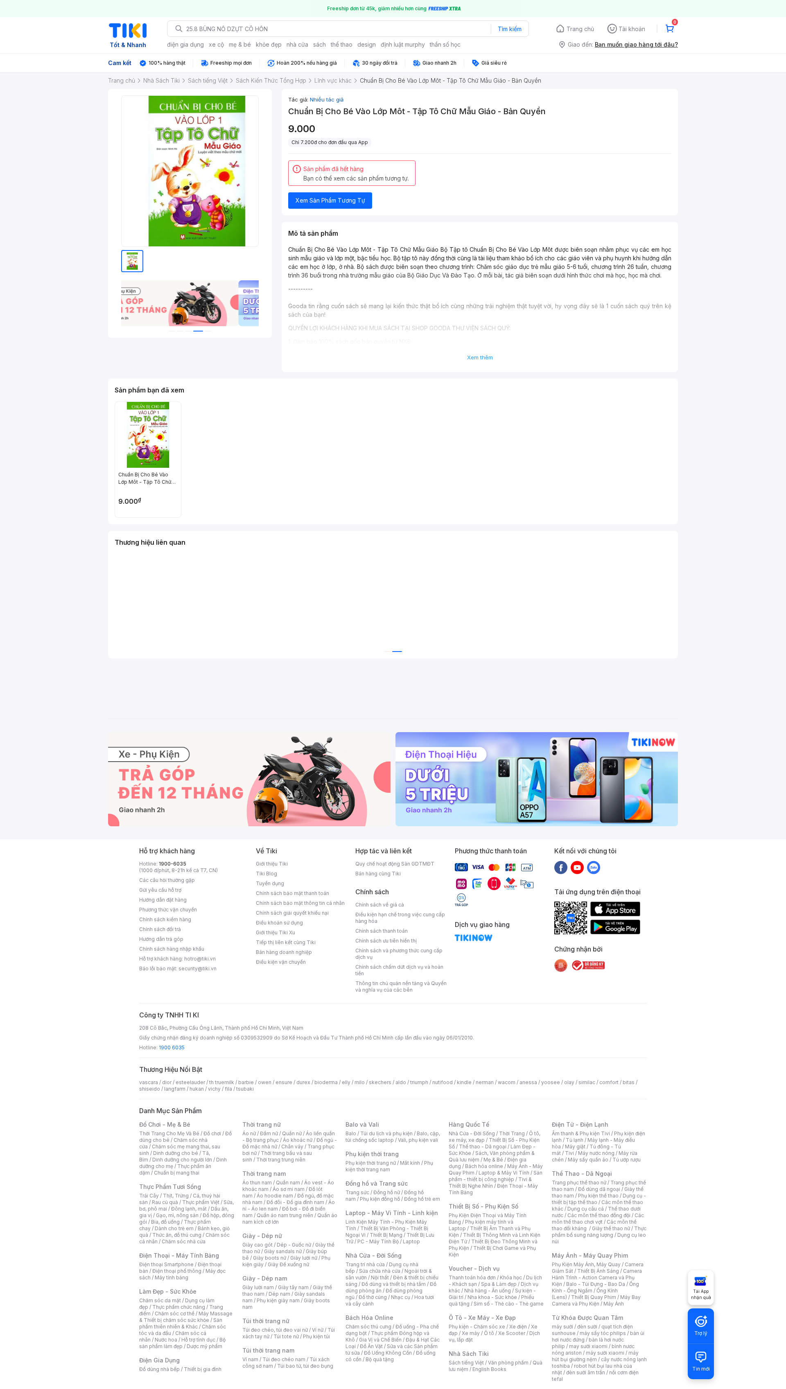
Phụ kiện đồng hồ (380, 1199)
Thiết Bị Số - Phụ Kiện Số (483, 1206)
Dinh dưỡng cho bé (175, 1153)
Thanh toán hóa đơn (472, 1277)
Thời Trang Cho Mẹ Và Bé (169, 1133)
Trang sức (357, 1192)
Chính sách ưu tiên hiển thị (386, 941)
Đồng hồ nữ (386, 1192)
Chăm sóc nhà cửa (184, 1241)
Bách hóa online (484, 1166)
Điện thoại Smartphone (166, 1264)
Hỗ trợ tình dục (198, 1340)
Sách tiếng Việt (466, 1363)
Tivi (569, 1153)
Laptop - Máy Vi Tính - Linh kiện (392, 1212)
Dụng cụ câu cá (585, 1209)
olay (569, 1082)
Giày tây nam (293, 1287)
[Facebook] (560, 867)
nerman (485, 1082)
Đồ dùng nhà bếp (159, 1369)
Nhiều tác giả (326, 99)
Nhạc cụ (400, 1297)
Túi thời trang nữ (265, 1320)
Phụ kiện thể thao (598, 1196)
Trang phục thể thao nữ (579, 1182)
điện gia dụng (185, 44)
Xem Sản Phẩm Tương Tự (330, 200)
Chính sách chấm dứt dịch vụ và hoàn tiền (399, 970)
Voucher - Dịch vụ (474, 1268)
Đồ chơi (212, 1133)
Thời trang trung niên (280, 1160)
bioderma (326, 1082)
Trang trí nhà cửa (365, 1264)
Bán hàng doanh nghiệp (284, 952)
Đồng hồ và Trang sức (377, 1183)
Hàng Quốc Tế (469, 1124)
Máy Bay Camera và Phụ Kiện (596, 1300)
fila (228, 1089)
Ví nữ (317, 1330)
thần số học (445, 44)
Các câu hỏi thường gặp (167, 880)
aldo (400, 1082)
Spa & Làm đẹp (499, 1284)
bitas (629, 1082)
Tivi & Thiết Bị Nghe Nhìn (490, 1182)
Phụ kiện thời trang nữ (371, 1163)
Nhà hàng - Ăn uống (487, 1291)
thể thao (341, 44)
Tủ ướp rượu (626, 1160)
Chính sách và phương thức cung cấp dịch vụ (399, 953)
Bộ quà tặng (380, 1359)
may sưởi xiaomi (588, 1346)
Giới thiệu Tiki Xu (275, 932)
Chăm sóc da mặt (160, 1300)
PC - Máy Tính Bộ (378, 1241)
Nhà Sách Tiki (469, 1353)
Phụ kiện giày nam (278, 1300)
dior (167, 1082)
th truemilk (221, 1082)
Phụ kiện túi (316, 1336)
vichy (214, 1089)
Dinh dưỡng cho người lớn (182, 1160)
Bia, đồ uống (165, 1222)
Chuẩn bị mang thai (176, 1173)
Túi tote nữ (286, 1336)
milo (360, 1082)
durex (303, 1082)
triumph (419, 1082)
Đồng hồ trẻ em (422, 1199)
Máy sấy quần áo (588, 1160)
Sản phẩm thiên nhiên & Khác (180, 1323)
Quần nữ (292, 1133)
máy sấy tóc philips (603, 1333)
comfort (609, 1082)
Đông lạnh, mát (189, 1209)
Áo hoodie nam (275, 1196)
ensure (284, 1082)
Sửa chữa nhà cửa (379, 1271)
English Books (489, 1369)
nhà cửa (297, 44)
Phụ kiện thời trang (372, 1153)
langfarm (174, 1089)
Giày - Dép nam (264, 1278)
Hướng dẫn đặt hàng (163, 900)
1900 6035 (172, 1047)
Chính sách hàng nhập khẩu (171, 949)
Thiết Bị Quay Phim (593, 1297)
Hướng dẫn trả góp (161, 939)
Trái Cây (149, 1196)
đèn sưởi (587, 1327)
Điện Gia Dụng (159, 1360)
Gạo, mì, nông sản (177, 1215)
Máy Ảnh (613, 1304)
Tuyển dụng (270, 883)
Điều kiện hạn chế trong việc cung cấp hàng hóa (400, 917)
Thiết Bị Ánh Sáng (598, 1271)
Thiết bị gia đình (202, 1369)
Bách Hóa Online (369, 1317)
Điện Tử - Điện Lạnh (580, 1124)
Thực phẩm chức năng (178, 1307)
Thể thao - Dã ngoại (482, 1146)
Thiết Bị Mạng (386, 1235)
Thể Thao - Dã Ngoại (582, 1173)
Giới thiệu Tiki (272, 864)
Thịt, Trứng (176, 1196)
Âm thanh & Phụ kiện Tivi (581, 1133)
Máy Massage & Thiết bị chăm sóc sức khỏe (186, 1316)
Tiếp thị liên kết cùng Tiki (286, 942)
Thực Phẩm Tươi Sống (170, 1186)
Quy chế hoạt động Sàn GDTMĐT (394, 864)
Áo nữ (249, 1133)
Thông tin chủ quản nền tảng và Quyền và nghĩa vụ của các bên (401, 986)
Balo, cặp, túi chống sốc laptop (393, 1136)
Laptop (411, 1241)
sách (319, 44)
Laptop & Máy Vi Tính (504, 1173)
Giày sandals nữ (283, 1251)
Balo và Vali (362, 1124)
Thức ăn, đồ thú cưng (176, 1235)
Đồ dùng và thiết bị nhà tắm (393, 1284)
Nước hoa (166, 1340)
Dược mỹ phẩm (204, 1346)
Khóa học (511, 1277)
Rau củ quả (165, 1202)
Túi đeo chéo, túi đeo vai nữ (275, 1330)
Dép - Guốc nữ (294, 1245)
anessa (528, 1082)
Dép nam (279, 1294)
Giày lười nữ (303, 1258)
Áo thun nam (257, 1182)
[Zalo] (593, 867)
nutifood (442, 1082)
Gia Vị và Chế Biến (380, 1340)
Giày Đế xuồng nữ (288, 1264)
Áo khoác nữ (297, 1140)
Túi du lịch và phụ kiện (386, 1133)
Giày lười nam (258, 1287)
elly (346, 1082)
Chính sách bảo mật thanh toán (292, 893)
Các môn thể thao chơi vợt (598, 1218)
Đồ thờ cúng (373, 1297)
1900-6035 (172, 864)
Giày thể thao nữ (611, 1228)
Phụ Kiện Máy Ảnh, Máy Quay (586, 1264)
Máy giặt (575, 1146)
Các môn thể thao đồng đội (598, 1215)
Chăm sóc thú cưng (368, 1327)
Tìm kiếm (510, 28)
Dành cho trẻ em (174, 1228)
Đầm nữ (269, 1133)
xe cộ (216, 44)
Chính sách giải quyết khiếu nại (292, 913)
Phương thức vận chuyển (168, 909)
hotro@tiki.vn (200, 959)
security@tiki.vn (197, 968)
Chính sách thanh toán (381, 931)
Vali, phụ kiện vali (418, 1140)
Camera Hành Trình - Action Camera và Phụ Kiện (597, 1277)
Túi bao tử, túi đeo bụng (305, 1366)
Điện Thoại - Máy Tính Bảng (179, 1255)
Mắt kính (410, 1163)
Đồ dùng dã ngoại (599, 1189)
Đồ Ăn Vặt (371, 1346)
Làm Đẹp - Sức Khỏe (167, 1291)
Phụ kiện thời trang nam (389, 1166)
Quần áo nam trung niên (285, 1215)
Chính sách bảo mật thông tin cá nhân (300, 903)
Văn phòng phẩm (508, 1363)
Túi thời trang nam (268, 1350)
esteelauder (190, 1082)
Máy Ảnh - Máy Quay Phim (590, 1255)
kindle (464, 1082)
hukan (197, 1089)
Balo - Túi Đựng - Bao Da (595, 1284)
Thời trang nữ (261, 1124)
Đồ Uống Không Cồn (388, 1353)
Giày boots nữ (269, 1258)
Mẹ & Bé (493, 1160)
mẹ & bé (240, 44)
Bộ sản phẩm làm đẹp (182, 1343)
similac (586, 1082)
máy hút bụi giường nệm (595, 1356)
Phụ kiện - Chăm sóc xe (477, 1327)
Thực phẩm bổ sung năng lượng (599, 1231)
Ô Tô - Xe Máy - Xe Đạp (482, 1317)
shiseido (149, 1089)
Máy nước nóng (596, 1153)
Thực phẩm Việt (200, 1202)
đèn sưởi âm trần (585, 1372)
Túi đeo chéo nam (283, 1359)
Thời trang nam (264, 1173)
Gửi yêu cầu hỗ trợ (160, 890)
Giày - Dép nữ (262, 1235)
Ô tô (489, 1333)
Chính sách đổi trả (160, 929)
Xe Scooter (511, 1333)
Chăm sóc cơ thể (174, 1313)
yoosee (550, 1082)
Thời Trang (512, 1133)
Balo (351, 1133)
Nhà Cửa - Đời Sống (374, 1255)
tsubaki (245, 1089)
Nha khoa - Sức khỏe (492, 1297)
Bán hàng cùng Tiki (378, 873)
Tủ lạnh (574, 1140)
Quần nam (288, 1182)
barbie (246, 1082)
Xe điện (518, 1327)
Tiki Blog (266, 873)
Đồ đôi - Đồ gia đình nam (295, 1202)
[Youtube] (577, 867)
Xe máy (471, 1333)
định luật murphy (403, 44)
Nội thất (380, 1277)
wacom (506, 1082)
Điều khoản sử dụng (279, 923)
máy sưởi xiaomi (605, 1353)
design (366, 44)
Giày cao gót (257, 1245)
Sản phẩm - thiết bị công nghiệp (495, 1176)
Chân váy (292, 1146)
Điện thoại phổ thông (176, 1271)
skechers (380, 1082)
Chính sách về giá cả (379, 905)
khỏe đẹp (269, 44)
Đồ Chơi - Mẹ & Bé (164, 1124)
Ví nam (250, 1359)
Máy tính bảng (171, 1277)
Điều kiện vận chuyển (281, 962)
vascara (148, 1082)
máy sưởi (562, 1327)
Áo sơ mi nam (289, 1189)
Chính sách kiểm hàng (165, 919)
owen (264, 1082)
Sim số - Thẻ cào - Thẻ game (509, 1304)
